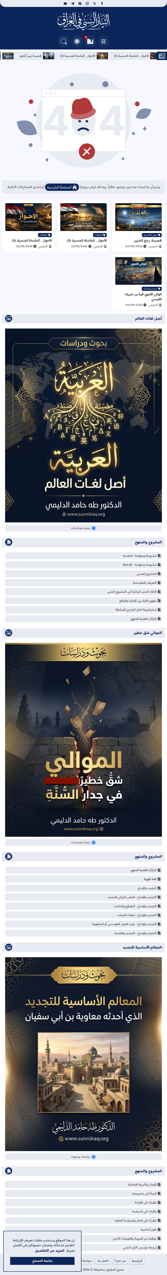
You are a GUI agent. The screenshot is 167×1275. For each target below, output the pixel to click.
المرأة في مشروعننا (144, 1193)
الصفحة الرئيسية (59, 187)
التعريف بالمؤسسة (145, 582)
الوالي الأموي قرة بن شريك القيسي (39, 56)
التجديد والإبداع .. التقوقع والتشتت (135, 906)
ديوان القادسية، (150, 235)
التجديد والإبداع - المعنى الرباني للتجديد (132, 897)
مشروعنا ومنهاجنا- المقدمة (140, 555)
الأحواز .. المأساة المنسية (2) (87, 240)
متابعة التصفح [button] (42, 1261)
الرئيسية (137, 1260)
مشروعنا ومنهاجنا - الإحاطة (140, 564)
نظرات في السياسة (144, 1211)
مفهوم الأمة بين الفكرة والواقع (138, 601)
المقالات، (98, 235)
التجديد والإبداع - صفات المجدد (137, 915)
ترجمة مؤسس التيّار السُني (140, 1247)
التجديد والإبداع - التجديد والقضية (136, 933)
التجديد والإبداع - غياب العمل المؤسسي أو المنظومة (124, 924)
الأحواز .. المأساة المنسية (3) (32, 240)
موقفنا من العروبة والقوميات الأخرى (135, 1238)
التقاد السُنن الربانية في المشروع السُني (132, 591)
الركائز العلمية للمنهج (144, 619)
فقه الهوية (150, 879)
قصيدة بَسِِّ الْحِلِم (134, 56)
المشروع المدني (147, 574)
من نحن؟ (120, 1260)
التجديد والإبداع (147, 888)
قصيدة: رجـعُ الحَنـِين (92, 56)
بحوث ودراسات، (150, 288)
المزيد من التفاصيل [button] (49, 1250)
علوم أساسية (149, 1229)
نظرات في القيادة (146, 1202)
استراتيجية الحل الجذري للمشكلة (136, 609)
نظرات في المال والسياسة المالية (136, 1220)
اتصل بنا (103, 1260)
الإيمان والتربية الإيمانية (142, 1184)
